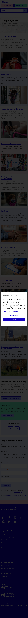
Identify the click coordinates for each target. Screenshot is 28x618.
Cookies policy (14, 311)
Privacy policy (6, 311)
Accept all (14, 319)
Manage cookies (14, 315)
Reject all (14, 323)
